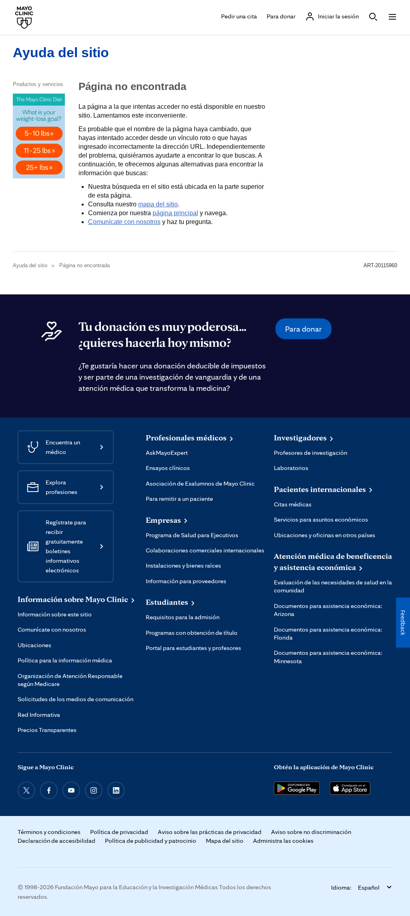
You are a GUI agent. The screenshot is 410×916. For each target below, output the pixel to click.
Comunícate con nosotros (124, 221)
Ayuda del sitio (61, 52)
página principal (175, 213)
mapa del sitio (158, 204)
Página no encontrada (84, 265)
